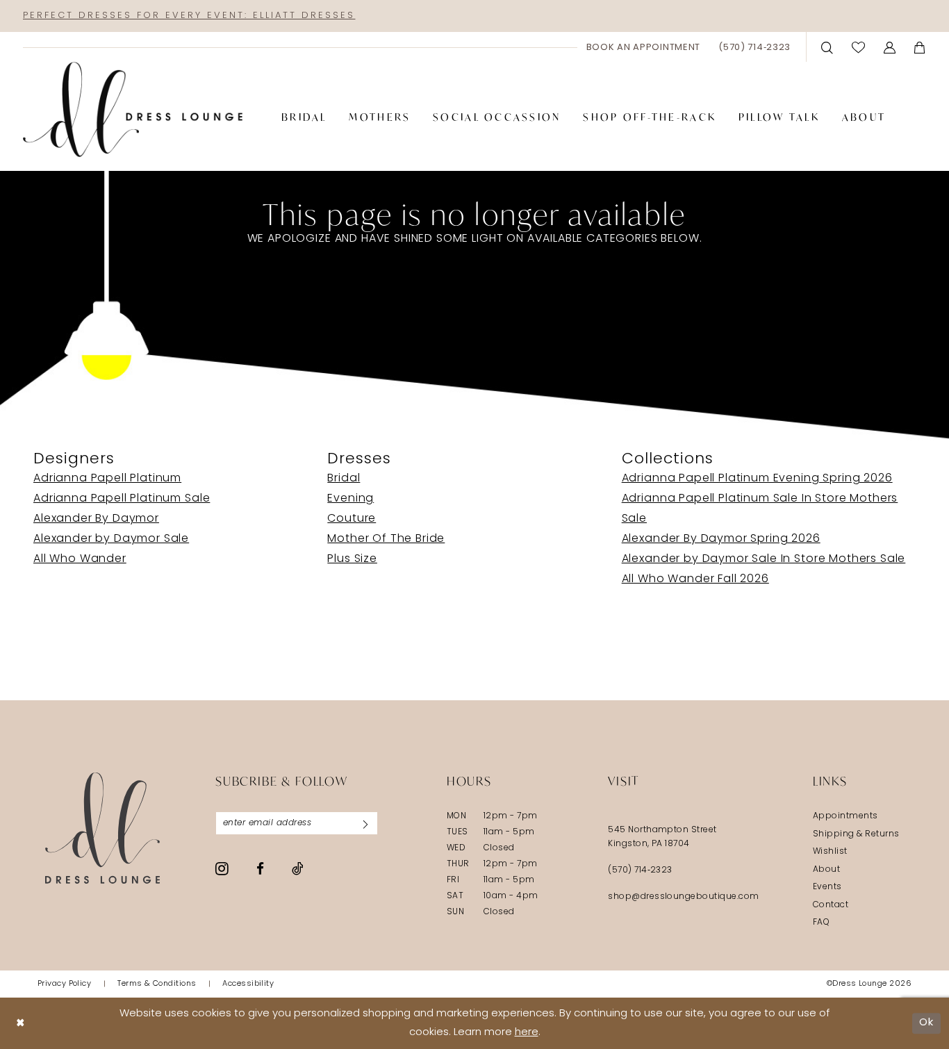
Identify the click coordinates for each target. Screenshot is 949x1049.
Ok (926, 1023)
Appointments (845, 816)
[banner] (132, 110)
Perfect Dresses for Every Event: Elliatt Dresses (189, 15)
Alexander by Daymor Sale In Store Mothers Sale (764, 559)
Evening (350, 498)
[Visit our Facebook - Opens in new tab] (260, 868)
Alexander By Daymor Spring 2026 (721, 539)
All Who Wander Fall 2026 (695, 579)
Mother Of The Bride (386, 539)
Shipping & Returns (856, 834)
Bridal (343, 478)
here (526, 1032)
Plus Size (352, 559)
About (826, 870)
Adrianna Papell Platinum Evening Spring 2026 (757, 478)
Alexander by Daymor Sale (111, 539)
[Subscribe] (365, 823)
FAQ (821, 922)
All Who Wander (79, 559)
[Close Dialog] (20, 1023)
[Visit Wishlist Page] (859, 47)
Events (827, 887)
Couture (351, 518)
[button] (890, 47)
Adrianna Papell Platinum (107, 478)
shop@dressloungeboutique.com (683, 897)
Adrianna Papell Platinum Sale (121, 498)
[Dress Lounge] (102, 828)
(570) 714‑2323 (640, 870)
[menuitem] (643, 47)
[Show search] (827, 47)
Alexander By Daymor (96, 518)
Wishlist (830, 852)
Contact (830, 905)
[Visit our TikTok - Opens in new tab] (298, 868)
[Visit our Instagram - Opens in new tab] (222, 868)
